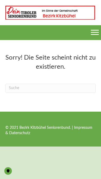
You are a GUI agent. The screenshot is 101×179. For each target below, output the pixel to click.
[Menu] (95, 32)
